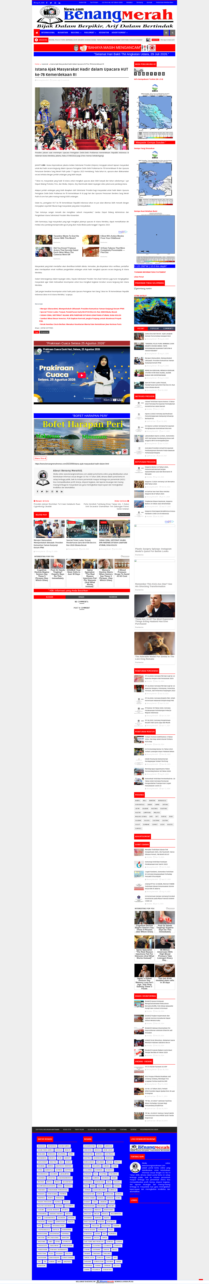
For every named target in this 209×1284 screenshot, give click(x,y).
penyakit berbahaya (58, 1250)
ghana (87, 1269)
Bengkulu (162, 801)
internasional (59, 1226)
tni (45, 1262)
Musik (57, 1182)
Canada (106, 1166)
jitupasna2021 (44, 1230)
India (109, 1182)
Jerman (87, 1190)
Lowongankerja (64, 1178)
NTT (157, 816)
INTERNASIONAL (48, 33)
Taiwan (87, 1254)
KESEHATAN (104, 33)
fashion (41, 1222)
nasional (99, 40)
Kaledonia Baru (99, 1190)
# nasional (44, 332)
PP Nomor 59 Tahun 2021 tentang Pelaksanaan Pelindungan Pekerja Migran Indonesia (158, 710)
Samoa (104, 1238)
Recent (141, 329)
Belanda (100, 1162)
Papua (163, 816)
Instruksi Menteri (64, 1166)
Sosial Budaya (53, 1210)
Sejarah (59, 1206)
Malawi (111, 1206)
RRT (104, 1234)
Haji (61, 1162)
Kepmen (59, 1170)
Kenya (99, 1194)
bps (39, 1218)
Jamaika (108, 1186)
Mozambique (116, 1214)
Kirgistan (109, 1194)
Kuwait (87, 1202)
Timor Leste (89, 1258)
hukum (103, 522)
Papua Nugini (89, 1230)
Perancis (102, 1230)
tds (39, 1262)
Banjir (67, 1150)
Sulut (137, 824)
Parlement (89, 33)
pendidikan (42, 1250)
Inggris (117, 1182)
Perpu (50, 1198)
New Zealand (89, 1222)
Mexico (105, 1214)
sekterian (42, 1258)
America (108, 1146)
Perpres (41, 1198)
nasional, (66, 80)
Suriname (97, 1250)
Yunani (98, 1265)
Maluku (157, 813)
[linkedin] (59, 3)
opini (58, 1242)
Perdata (41, 1194)
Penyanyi (41, 1190)
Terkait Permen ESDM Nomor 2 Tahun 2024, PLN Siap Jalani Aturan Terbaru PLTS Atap (159, 739)
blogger (49, 597)
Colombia (88, 1170)
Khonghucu (43, 1174)
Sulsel (147, 820)
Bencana (41, 1154)
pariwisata (42, 1246)
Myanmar (88, 1218)
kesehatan (54, 1234)
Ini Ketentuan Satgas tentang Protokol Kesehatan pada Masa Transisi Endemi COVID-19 (160, 898)
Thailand (107, 1254)
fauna (50, 1222)
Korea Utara (89, 1198)
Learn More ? (135, 1194)
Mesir (96, 1214)
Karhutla (49, 1170)
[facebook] (47, 3)
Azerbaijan (98, 1158)
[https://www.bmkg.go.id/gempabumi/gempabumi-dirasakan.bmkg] (154, 178)
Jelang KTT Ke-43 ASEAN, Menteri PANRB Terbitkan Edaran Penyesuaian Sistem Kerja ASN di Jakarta (159, 886)
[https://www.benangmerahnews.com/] (150, 1148)
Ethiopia (87, 1174)
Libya (112, 1202)
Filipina (103, 1174)
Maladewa (101, 1206)
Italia (100, 1186)
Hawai (114, 1178)
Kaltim (138, 813)
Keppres (68, 1170)
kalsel (170, 824)
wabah (52, 1262)
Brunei (87, 1166)
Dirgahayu (42, 1158)
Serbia (119, 1242)
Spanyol (117, 1246)
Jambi (157, 805)
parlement (54, 1246)
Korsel (101, 1198)
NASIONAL (75, 33)
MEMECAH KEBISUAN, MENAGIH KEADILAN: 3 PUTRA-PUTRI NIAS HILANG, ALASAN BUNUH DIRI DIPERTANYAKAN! (160, 373)
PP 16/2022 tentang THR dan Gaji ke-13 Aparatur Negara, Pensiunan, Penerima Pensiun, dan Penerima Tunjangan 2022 (160, 688)
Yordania (88, 1265)
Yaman (118, 1262)
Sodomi (41, 1210)
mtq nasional (53, 1238)
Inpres (50, 1166)
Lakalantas (64, 1174)
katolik (56, 1230)
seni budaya (54, 1258)
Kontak (149, 2)
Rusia (96, 1238)
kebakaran (66, 1230)
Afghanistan (89, 1146)
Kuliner (54, 1174)
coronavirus (49, 1218)
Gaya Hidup (42, 1162)
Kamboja (112, 1190)
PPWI (60, 1186)
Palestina (106, 1226)
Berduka (51, 1154)
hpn (39, 1226)
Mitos (49, 1182)
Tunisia (100, 1258)
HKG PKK (53, 1162)
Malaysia (88, 1210)
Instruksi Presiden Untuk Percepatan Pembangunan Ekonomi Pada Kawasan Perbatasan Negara (160, 450)
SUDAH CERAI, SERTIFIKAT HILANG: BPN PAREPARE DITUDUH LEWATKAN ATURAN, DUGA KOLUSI (80, 315)
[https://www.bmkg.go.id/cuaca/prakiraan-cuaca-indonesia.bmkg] (154, 310)
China (114, 1166)
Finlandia (113, 1174)
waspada (67, 1262)
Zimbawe (107, 1265)
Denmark (99, 1170)
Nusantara (67, 1182)
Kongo (119, 1194)
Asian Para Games (45, 1150)
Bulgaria (96, 1166)
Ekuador (109, 1170)
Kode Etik (82, 2)
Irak (86, 1186)
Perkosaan (52, 1194)
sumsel (138, 828)
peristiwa (42, 1254)
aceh (162, 824)
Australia (110, 1154)
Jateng (165, 805)
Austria (87, 1158)
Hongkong (99, 1182)
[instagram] (55, 3)
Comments (168, 329)
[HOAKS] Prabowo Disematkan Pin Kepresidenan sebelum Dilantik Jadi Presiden (158, 1030)
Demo (71, 1154)
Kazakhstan (89, 1194)
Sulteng (156, 820)
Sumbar (146, 824)
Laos (95, 1202)
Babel (137, 801)
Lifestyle (51, 1178)
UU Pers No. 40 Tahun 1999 (112, 2)
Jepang (117, 1186)
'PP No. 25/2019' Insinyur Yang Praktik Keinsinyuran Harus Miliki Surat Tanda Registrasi (159, 1115)
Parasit (68, 1186)
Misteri (41, 1182)
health (70, 1222)
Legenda (41, 1178)
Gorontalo (140, 805)
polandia (96, 1269)
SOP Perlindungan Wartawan (47, 1129)
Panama (116, 1226)
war (59, 1262)
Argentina (88, 1154)
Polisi (66, 1202)
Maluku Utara (141, 816)
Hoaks (68, 1162)
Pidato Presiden (45, 1202)
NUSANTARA (63, 33)
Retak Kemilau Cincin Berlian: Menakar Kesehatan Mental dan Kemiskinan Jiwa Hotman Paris (80, 324)
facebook (113, 597)
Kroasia (110, 1198)
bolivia (117, 1265)
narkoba (65, 1238)
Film (60, 1158)
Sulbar (138, 820)
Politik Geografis (45, 1206)
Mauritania (108, 1210)
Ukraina (87, 1262)
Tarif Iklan (94, 2)
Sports (65, 1210)
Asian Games (64, 1146)
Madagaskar (89, 1206)
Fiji (95, 1174)
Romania (112, 1234)
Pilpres (58, 1202)
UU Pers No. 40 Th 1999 (97, 1129)
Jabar (150, 805)
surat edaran (68, 1258)
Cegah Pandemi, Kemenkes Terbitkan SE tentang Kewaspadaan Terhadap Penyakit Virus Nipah (159, 874)
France (87, 1178)
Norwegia (111, 1222)
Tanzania (96, 1254)
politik (69, 1254)
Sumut (155, 824)
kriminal (65, 1234)
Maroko (98, 1210)
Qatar (97, 1234)
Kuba (118, 1198)
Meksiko (87, 1214)
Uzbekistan (99, 1262)
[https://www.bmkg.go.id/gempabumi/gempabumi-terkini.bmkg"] (154, 111)
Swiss (114, 1250)
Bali (144, 801)
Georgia (105, 1178)
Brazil (118, 1162)
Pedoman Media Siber (164, 2)
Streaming (42, 1214)
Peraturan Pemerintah (58, 1190)
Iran (93, 1186)
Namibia (98, 1218)
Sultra (165, 820)
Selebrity (69, 1206)
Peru (111, 1230)
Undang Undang (56, 1214)
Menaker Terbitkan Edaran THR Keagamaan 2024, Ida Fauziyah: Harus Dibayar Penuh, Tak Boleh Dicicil (159, 852)
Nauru (106, 1218)
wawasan (41, 1265)
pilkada (59, 1254)
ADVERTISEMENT (119, 33)
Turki (108, 1258)
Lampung (147, 813)
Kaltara (154, 809)
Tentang (139, 2)
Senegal (110, 1242)
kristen (41, 1238)
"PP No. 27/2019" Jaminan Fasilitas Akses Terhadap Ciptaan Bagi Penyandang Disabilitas (158, 1103)
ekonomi (61, 1218)
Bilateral (62, 1154)
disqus (81, 597)
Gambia (96, 1178)
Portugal (88, 1234)
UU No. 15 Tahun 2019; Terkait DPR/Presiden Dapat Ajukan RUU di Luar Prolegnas (160, 1091)
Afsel (100, 1146)
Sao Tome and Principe (94, 1242)
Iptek (40, 1170)
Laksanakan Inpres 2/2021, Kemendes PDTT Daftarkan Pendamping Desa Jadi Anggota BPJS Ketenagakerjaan (159, 438)
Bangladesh (89, 1162)
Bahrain (109, 1158)
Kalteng (163, 809)
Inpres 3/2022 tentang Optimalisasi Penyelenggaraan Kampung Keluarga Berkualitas (159, 416)
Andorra (88, 1150)
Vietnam (110, 1262)
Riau (171, 816)
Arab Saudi (108, 1150)
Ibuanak (41, 1166)
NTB (151, 816)
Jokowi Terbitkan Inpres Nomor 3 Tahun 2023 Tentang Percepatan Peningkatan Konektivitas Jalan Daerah (160, 404)
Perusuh (59, 1198)
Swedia (106, 1250)
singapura (107, 1269)
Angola (98, 1150)
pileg (51, 1254)
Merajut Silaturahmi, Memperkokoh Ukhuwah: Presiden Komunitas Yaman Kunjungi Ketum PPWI (141, 40)
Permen (63, 1194)
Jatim (137, 809)
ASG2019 (41, 1146)
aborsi (68, 1214)
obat (50, 1242)
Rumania (87, 1238)
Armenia (99, 1154)
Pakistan (95, 1226)
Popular (154, 329)
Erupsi (52, 1158)
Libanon (103, 1202)
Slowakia (107, 1246)
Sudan (87, 1250)
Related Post (41, 515)
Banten (152, 801)
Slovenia (97, 1246)
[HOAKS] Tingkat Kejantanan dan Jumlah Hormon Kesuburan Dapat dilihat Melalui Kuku (157, 1018)
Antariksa (52, 1146)
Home (37, 64)
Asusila (59, 1150)
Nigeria (101, 1222)
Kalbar (145, 809)
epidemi (71, 1218)
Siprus (87, 1246)
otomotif (67, 1242)
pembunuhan (67, 1246)
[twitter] (51, 3)
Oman (86, 1226)
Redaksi (129, 2)
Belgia (109, 1162)
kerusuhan (42, 1234)
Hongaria (88, 1182)
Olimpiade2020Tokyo (46, 1186)
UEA (115, 1258)
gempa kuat (60, 1222)
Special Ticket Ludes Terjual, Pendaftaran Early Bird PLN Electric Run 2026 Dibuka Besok (78, 312)
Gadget (67, 1158)
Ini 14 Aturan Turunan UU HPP (156, 1067)
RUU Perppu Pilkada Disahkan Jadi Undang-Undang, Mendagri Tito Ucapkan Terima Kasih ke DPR (158, 1079)
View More (125, 514)
